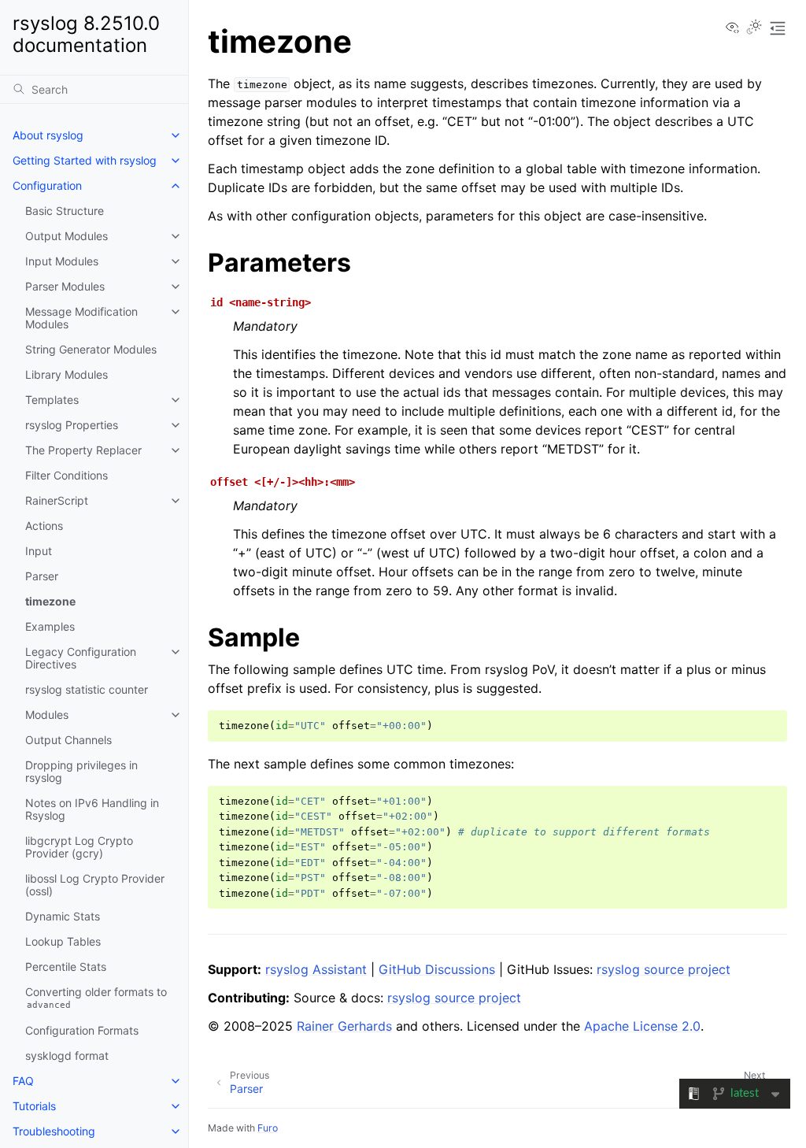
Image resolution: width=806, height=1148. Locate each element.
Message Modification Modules (81, 318)
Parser (41, 576)
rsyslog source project (663, 969)
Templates (52, 399)
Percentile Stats (65, 966)
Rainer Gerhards (344, 1026)
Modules (46, 714)
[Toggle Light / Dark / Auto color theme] (754, 28)
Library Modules (66, 374)
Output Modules (66, 236)
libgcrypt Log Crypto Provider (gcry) (79, 847)
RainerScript (56, 500)
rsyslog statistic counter (86, 689)
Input (38, 550)
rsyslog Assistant (316, 969)
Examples (50, 626)
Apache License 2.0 (642, 1026)
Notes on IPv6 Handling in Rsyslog (92, 809)
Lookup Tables (63, 941)
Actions (44, 525)
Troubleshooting (54, 1131)
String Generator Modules (91, 349)
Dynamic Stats (62, 916)
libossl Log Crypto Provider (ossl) (95, 885)
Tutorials (34, 1106)
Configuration (47, 185)
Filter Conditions (66, 475)
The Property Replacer (83, 450)
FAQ (23, 1080)
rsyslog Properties (71, 424)
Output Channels (68, 739)
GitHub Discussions (437, 969)
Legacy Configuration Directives (80, 658)
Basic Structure (64, 210)
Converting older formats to (96, 998)
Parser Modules (65, 286)
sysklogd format (67, 1055)
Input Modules (61, 261)
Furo (267, 1128)
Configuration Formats (82, 1030)
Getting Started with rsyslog (85, 160)
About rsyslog (48, 135)
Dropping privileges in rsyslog (81, 771)
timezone (50, 601)
